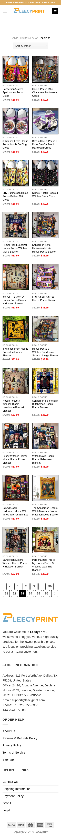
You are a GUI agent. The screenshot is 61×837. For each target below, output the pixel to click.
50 (50, 586)
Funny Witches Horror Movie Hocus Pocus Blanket (15, 459)
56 (46, 593)
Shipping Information (16, 789)
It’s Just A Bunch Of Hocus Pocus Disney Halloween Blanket (14, 300)
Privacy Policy (12, 745)
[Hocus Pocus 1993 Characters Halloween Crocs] (45, 69)
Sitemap (8, 759)
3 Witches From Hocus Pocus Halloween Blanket (15, 352)
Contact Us (10, 781)
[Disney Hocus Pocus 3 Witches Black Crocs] (45, 173)
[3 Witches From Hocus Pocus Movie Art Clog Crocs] (15, 121)
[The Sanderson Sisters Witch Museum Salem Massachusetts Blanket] (45, 488)
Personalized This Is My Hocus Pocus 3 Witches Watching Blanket (43, 564)
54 (30, 593)
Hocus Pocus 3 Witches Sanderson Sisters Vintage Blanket (45, 352)
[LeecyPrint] (29, 11)
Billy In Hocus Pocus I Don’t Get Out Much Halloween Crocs (44, 144)
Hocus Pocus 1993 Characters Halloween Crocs (44, 92)
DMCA (7, 803)
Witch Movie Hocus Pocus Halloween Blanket (43, 459)
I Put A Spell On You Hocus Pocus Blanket (44, 298)
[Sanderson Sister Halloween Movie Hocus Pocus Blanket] (45, 225)
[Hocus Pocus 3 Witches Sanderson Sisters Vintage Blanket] (45, 329)
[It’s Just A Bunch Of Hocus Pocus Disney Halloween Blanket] (15, 277)
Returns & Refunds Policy (20, 738)
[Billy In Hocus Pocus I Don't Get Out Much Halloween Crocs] (45, 121)
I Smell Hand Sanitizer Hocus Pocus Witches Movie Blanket (15, 248)
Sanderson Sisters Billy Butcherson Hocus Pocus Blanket (45, 404)
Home (14, 38)
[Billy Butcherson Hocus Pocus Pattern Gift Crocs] (15, 173)
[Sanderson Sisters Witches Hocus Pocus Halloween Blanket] (15, 540)
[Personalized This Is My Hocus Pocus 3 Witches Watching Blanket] (45, 540)
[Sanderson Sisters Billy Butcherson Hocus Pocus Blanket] (45, 381)
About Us (9, 731)
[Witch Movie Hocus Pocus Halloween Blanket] (45, 436)
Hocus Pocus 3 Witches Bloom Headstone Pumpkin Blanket (14, 405)
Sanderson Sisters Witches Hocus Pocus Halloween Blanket (15, 563)
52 (14, 593)
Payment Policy (13, 796)
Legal (6, 810)
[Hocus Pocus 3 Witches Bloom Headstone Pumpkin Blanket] (15, 381)
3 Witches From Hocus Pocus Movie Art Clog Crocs (15, 144)
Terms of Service (14, 752)
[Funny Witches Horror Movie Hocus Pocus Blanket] (15, 436)
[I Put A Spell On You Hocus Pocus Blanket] (45, 277)
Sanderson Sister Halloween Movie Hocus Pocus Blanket (44, 248)
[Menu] (5, 11)
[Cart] (55, 11)
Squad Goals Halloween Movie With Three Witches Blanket (15, 511)
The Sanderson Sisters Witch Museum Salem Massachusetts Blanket (45, 511)
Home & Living (29, 38)
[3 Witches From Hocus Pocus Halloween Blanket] (15, 329)
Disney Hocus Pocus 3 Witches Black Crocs (45, 194)
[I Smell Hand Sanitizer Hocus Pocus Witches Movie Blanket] (15, 225)
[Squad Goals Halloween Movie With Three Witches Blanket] (15, 488)
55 (38, 593)
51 (6, 593)
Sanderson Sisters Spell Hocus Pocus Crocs (13, 92)
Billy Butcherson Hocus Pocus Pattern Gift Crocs (15, 196)
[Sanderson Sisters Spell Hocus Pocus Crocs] (15, 69)
